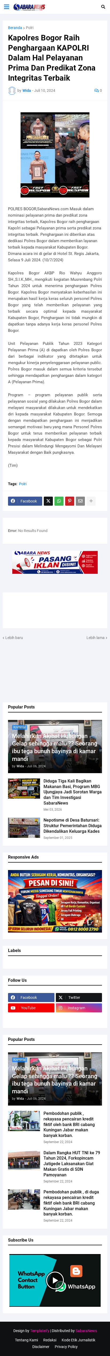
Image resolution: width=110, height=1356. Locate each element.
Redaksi (49, 1340)
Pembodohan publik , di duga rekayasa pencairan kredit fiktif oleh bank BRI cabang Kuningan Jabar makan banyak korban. (71, 1203)
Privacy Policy (66, 1347)
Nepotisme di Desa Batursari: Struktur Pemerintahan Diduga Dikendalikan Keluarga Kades (73, 826)
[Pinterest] (69, 501)
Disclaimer (40, 1347)
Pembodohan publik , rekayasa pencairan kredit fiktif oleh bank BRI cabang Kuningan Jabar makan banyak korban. (69, 1124)
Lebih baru (14, 638)
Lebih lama (96, 638)
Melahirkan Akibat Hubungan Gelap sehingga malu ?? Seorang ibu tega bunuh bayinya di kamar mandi (54, 747)
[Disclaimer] (31, 1018)
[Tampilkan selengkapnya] (91, 501)
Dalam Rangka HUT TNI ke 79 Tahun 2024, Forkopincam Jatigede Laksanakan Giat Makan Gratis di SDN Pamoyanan (72, 1163)
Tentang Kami (26, 1340)
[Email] (80, 501)
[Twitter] (48, 501)
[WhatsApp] (59, 501)
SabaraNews (86, 1331)
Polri (29, 28)
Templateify (39, 1331)
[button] (6, 7)
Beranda (15, 28)
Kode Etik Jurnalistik (78, 1340)
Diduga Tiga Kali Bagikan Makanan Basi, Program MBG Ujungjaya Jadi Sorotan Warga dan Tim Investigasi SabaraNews (73, 792)
